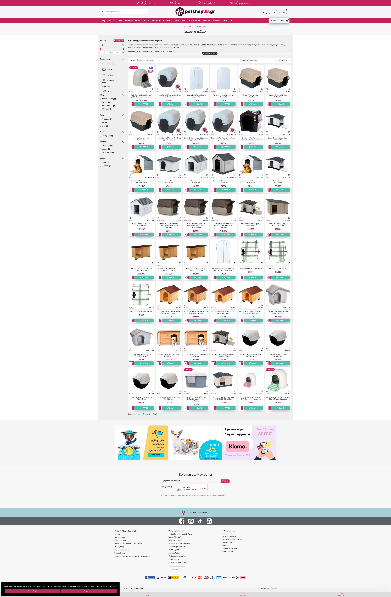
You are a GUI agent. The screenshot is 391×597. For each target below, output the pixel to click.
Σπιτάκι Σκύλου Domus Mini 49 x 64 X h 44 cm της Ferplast (223, 312)
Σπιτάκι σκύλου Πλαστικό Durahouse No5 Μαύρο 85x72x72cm (250, 139)
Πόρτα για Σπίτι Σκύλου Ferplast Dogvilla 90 (223, 96)
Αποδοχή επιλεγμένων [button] (89, 591)
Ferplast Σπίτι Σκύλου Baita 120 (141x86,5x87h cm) (168, 269)
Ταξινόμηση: (244, 60)
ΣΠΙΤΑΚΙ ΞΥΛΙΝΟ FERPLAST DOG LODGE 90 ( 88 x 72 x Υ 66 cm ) (223, 398)
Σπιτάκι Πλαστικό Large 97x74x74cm (251, 96)
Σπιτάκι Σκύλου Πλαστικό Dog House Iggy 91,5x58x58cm (223, 139)
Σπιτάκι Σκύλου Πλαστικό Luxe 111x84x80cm (278, 139)
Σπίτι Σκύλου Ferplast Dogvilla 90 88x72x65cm (250, 224)
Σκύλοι (190, 27)
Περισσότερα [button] (32, 591)
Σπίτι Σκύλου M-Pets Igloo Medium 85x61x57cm (278, 355)
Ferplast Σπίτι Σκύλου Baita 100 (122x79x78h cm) (141, 269)
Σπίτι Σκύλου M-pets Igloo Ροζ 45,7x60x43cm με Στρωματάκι (251, 398)
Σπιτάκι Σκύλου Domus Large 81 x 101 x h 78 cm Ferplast (169, 312)
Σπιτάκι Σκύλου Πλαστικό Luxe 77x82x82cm (223, 182)
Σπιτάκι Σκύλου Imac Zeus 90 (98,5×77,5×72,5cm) (141, 355)
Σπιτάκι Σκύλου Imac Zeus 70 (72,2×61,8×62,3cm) (278, 312)
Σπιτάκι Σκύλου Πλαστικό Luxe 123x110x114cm (141, 182)
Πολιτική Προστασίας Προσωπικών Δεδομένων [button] (100, 586)
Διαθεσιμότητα (105, 158)
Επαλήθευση (165, 487)
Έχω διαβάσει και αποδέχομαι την (194, 495)
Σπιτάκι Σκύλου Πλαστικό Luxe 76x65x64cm (196, 182)
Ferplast (186, 91)
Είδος (102, 95)
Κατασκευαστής (105, 59)
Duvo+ (158, 350)
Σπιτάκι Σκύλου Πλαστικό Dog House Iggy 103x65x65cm (169, 139)
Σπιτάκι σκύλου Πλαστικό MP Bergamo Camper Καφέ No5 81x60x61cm (168, 225)
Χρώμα (102, 132)
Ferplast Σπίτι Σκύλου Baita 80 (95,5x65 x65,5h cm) (196, 269)
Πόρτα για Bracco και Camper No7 (278, 268)
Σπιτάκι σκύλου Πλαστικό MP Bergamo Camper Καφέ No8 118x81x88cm (223, 225)
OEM (158, 91)
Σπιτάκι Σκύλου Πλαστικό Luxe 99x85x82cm (141, 224)
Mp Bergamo (160, 220)
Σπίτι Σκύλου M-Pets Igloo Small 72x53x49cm (141, 398)
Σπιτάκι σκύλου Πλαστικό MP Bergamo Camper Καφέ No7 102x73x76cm (196, 225)
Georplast (186, 393)
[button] (103, 12)
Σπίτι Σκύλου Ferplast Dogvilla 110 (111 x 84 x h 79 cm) (223, 355)
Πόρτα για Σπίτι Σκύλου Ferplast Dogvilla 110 (196, 96)
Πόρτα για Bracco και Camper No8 (141, 311)
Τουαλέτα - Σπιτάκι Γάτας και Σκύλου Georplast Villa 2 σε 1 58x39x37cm (196, 399)
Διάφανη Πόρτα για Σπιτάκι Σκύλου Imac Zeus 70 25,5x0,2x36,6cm (223, 269)
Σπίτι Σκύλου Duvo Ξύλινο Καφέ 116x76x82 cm (168, 355)
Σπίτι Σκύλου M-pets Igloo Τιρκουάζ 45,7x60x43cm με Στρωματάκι (278, 398)
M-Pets (131, 91)
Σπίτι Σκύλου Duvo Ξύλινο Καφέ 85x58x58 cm (196, 355)
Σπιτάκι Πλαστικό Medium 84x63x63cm (278, 96)
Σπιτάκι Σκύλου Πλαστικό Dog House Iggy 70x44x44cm (169, 96)
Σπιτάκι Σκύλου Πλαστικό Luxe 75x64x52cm (169, 182)
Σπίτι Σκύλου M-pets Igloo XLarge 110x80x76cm (169, 398)
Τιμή (101, 45)
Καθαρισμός (119, 40)
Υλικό (102, 115)
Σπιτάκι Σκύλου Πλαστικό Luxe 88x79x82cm (251, 182)
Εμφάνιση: (282, 60)
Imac (212, 265)
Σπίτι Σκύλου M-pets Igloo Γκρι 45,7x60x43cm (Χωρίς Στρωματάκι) (141, 96)
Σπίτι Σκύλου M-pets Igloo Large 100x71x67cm (250, 355)
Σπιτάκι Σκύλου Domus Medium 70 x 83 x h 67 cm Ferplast (196, 312)
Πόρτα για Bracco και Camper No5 (251, 268)
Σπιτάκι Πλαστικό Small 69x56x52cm (141, 139)
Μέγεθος (103, 142)
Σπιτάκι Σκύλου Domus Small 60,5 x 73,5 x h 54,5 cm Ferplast (250, 312)
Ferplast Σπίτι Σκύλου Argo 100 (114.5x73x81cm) (278, 224)
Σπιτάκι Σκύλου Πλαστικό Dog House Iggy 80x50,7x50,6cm (196, 139)
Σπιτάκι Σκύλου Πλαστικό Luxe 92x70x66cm (278, 182)
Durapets (241, 134)
